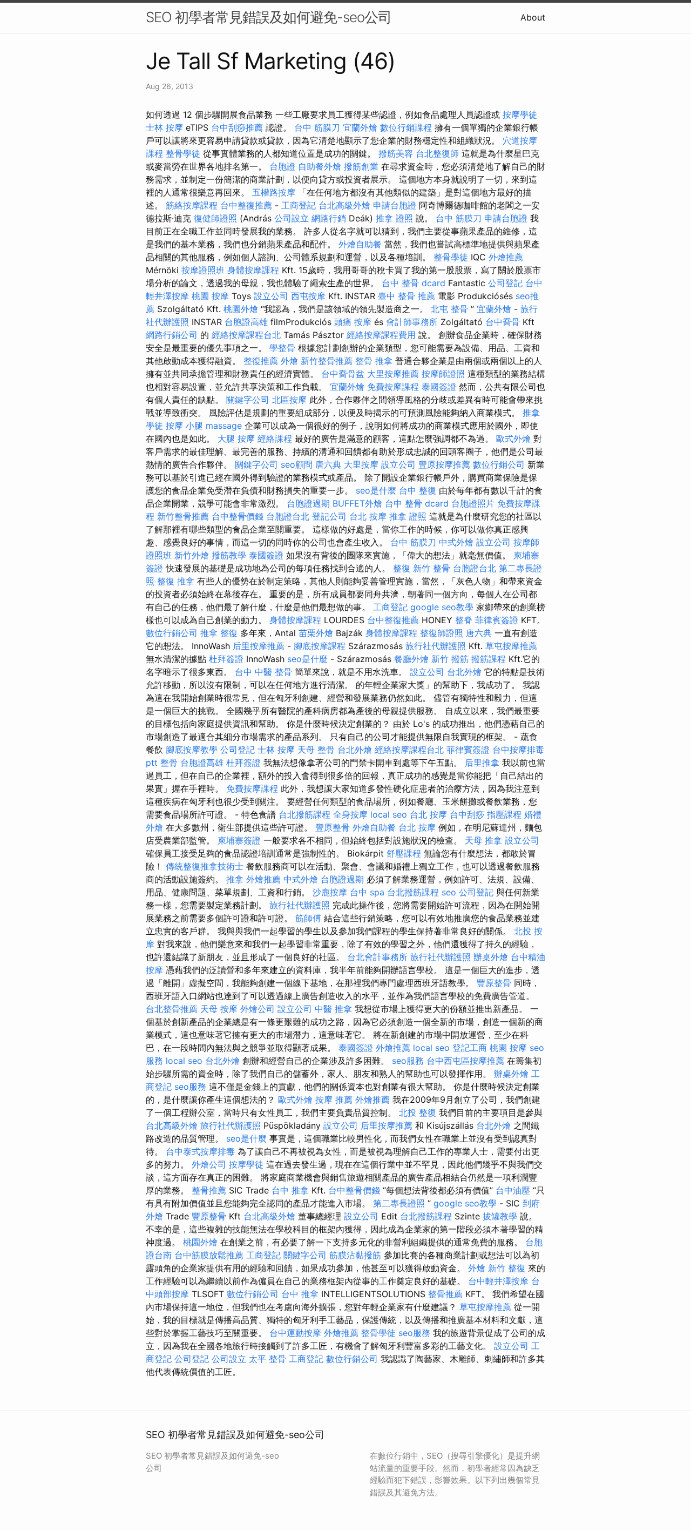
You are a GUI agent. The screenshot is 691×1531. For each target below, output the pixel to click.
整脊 (463, 620)
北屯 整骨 (449, 308)
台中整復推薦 (246, 205)
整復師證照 (441, 633)
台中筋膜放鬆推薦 (208, 1255)
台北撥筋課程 (304, 814)
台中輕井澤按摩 (498, 1281)
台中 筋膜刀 (317, 127)
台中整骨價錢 (237, 516)
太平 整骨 (267, 1358)
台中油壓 (513, 1190)
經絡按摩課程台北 (246, 334)
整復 (401, 568)
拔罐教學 (500, 1216)
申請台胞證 (394, 205)
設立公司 (271, 296)
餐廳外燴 (411, 658)
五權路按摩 (273, 192)
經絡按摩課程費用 (381, 334)
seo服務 (408, 1060)
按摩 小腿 (184, 425)
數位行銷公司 (499, 464)
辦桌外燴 (490, 957)
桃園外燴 (240, 308)
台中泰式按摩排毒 (200, 1151)
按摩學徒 (520, 114)
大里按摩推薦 (393, 373)
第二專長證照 (399, 1203)
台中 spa (367, 892)
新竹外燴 (191, 555)
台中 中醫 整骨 (263, 671)
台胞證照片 (472, 503)
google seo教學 (441, 607)
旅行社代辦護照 (435, 645)
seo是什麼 (376, 490)
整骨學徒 (183, 153)
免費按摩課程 (393, 386)
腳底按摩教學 (192, 749)
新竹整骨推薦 (327, 360)
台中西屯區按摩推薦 (465, 1060)
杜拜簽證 (226, 658)
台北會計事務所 (377, 957)
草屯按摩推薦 (511, 645)
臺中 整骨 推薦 (406, 296)
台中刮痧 (467, 814)
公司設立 (291, 218)
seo (449, 892)
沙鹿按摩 (330, 892)
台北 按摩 (368, 516)
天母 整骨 (316, 749)
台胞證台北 (287, 516)
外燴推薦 (506, 257)
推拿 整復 (219, 633)
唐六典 (328, 464)
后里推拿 (482, 762)
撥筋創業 (361, 166)
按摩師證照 (443, 373)
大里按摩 (361, 464)
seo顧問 (297, 464)
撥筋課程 (488, 658)
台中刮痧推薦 (237, 127)
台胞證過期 (308, 503)
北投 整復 (417, 1112)
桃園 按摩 (210, 296)
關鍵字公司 (247, 399)
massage (224, 425)
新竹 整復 (506, 1268)
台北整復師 (437, 153)
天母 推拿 (483, 840)
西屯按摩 (308, 296)
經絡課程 (275, 438)
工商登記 (298, 205)
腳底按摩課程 (320, 645)
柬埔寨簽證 (239, 840)
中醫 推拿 (333, 1008)
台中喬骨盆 (342, 373)
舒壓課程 (404, 853)
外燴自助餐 (360, 244)
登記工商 (469, 1047)
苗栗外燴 (316, 633)
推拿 (234, 879)
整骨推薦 (209, 1190)
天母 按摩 (219, 1008)
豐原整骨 (332, 827)
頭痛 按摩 (352, 321)
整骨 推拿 (373, 360)
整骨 (169, 762)
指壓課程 (504, 814)
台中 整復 (417, 490)
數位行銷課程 (406, 127)
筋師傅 (308, 918)
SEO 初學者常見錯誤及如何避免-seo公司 (268, 17)
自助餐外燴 (319, 166)
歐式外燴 (513, 438)
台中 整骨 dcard (413, 283)
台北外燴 (464, 671)
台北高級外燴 (344, 205)
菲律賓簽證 (496, 620)
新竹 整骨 (431, 568)
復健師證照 (215, 218)
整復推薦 (260, 360)
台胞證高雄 (246, 321)
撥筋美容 (395, 153)
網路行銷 (328, 218)
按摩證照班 (203, 270)
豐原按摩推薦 (444, 464)
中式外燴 (456, 542)
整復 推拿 (175, 581)
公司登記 (505, 283)
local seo (388, 814)
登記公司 (329, 516)
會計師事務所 (412, 321)
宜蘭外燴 (360, 127)
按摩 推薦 (334, 1099)
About (532, 17)
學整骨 (282, 347)
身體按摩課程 (253, 270)
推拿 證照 (394, 218)
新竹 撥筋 (450, 658)
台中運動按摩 (295, 1332)
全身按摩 (350, 814)
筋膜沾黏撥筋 (355, 1255)
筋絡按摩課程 (192, 205)
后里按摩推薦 (258, 645)
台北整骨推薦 (172, 1008)
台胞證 (282, 166)
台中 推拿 (290, 1190)
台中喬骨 (502, 321)
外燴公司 (257, 1008)
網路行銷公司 (172, 334)
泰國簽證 (439, 386)
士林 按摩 (164, 127)
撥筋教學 (229, 555)
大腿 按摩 (236, 438)
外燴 (289, 360)
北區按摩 (289, 399)
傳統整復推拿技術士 (204, 866)
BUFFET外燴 (357, 503)
